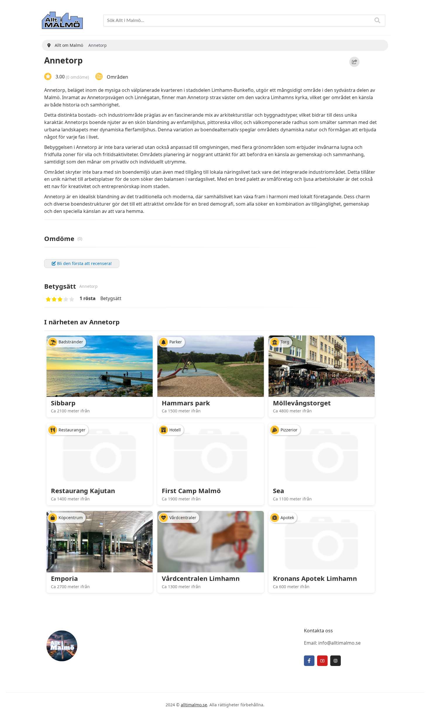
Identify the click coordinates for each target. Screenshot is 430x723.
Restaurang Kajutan (83, 490)
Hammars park (186, 402)
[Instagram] (335, 660)
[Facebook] (309, 660)
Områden (117, 76)
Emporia (64, 578)
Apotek (287, 517)
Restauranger (72, 430)
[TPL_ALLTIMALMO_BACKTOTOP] (419, 711)
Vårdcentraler (182, 517)
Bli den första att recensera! (84, 263)
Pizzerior (289, 430)
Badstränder (71, 342)
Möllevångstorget (302, 402)
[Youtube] (322, 660)
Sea (278, 490)
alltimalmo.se (194, 704)
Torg (285, 342)
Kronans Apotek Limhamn (315, 578)
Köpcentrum (71, 517)
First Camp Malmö (191, 490)
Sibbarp (63, 402)
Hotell (175, 430)
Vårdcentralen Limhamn (201, 578)
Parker (175, 342)
